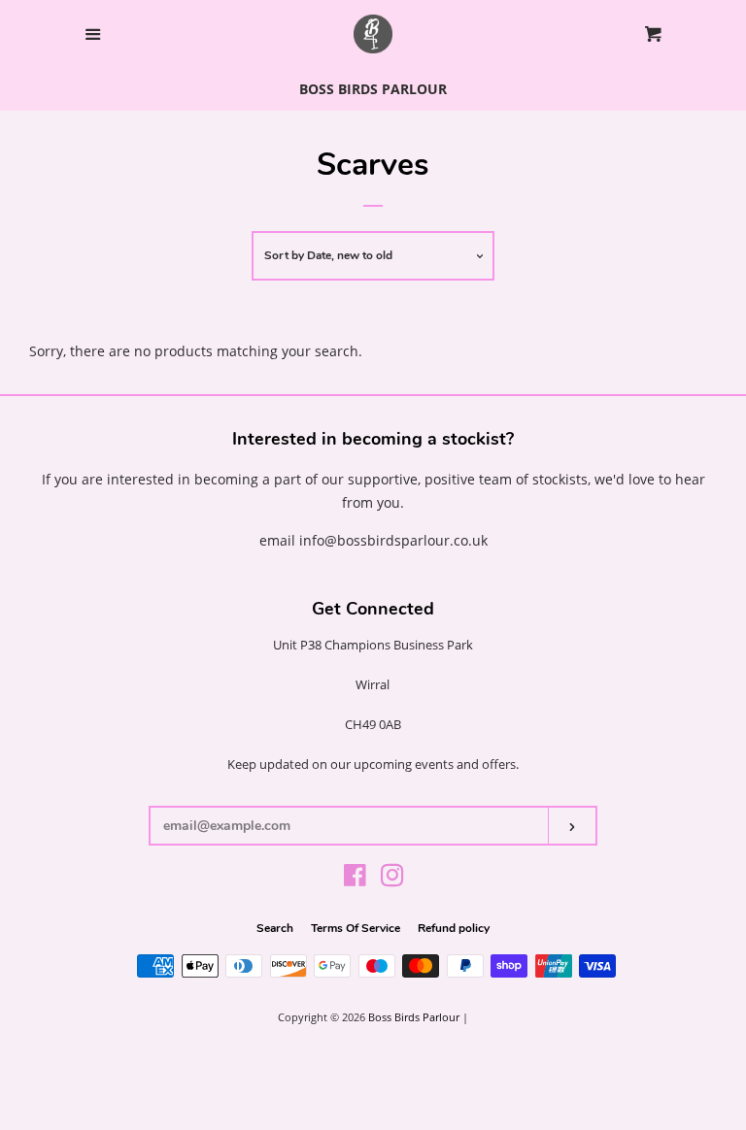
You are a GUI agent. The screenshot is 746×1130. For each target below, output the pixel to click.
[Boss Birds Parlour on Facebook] (355, 879)
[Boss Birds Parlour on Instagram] (392, 879)
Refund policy (454, 928)
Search (274, 928)
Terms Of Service (355, 928)
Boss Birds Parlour (413, 1017)
